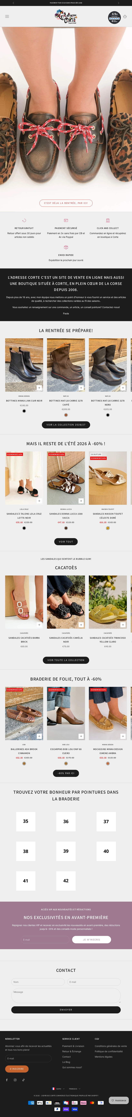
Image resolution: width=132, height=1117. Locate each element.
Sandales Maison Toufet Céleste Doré (108, 515)
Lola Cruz (24, 509)
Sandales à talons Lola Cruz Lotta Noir (24, 515)
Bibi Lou (65, 745)
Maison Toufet (108, 509)
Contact (66, 1056)
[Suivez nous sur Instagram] (15, 1080)
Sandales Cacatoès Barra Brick (24, 639)
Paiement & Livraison (73, 1046)
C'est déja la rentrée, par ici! (66, 203)
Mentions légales (103, 1056)
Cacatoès (24, 633)
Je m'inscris (91, 939)
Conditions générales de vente (111, 1046)
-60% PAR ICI (66, 773)
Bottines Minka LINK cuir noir (24, 400)
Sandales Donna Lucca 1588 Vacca (65, 515)
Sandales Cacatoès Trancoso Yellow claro (108, 639)
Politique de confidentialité (109, 1051)
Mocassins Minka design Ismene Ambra (108, 751)
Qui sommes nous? (72, 1067)
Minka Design (24, 396)
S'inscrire (17, 1069)
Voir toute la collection (66, 660)
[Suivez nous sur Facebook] (6, 1080)
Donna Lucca (66, 509)
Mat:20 (66, 396)
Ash (24, 745)
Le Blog (66, 1062)
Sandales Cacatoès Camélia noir (66, 639)
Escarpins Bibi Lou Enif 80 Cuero (66, 751)
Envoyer (66, 1009)
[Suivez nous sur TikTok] (23, 1080)
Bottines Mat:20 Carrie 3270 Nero (108, 402)
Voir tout (66, 541)
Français (73, 1089)
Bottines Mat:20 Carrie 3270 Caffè (66, 402)
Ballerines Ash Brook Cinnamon (24, 751)
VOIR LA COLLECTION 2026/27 (66, 424)
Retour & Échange (71, 1051)
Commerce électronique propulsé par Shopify (77, 1095)
